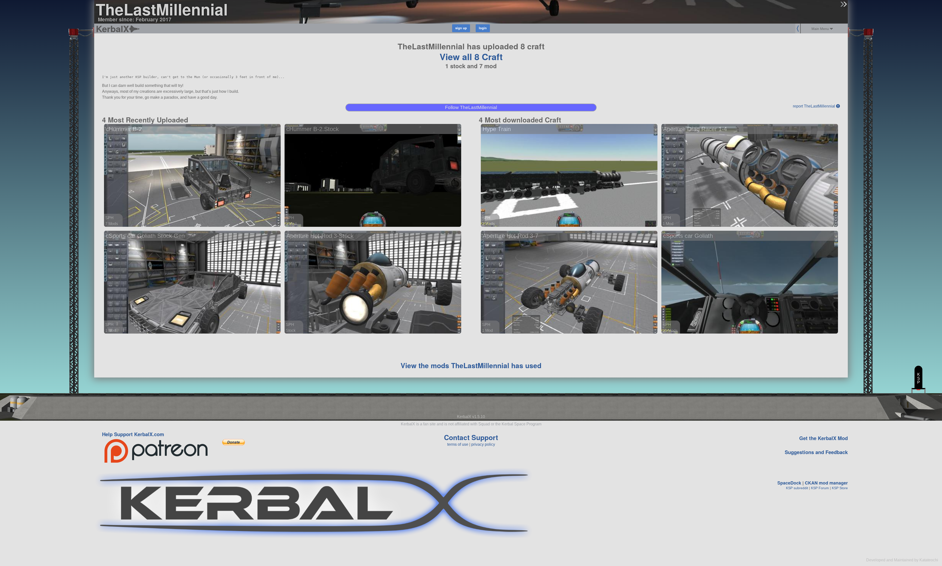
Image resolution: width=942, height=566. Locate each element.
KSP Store (840, 488)
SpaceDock (789, 483)
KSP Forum (820, 488)
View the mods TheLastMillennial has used (471, 365)
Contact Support (471, 437)
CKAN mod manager (826, 483)
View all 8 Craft (471, 56)
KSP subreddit (797, 488)
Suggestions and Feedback (816, 452)
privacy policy (483, 444)
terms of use (457, 444)
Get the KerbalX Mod (823, 438)
